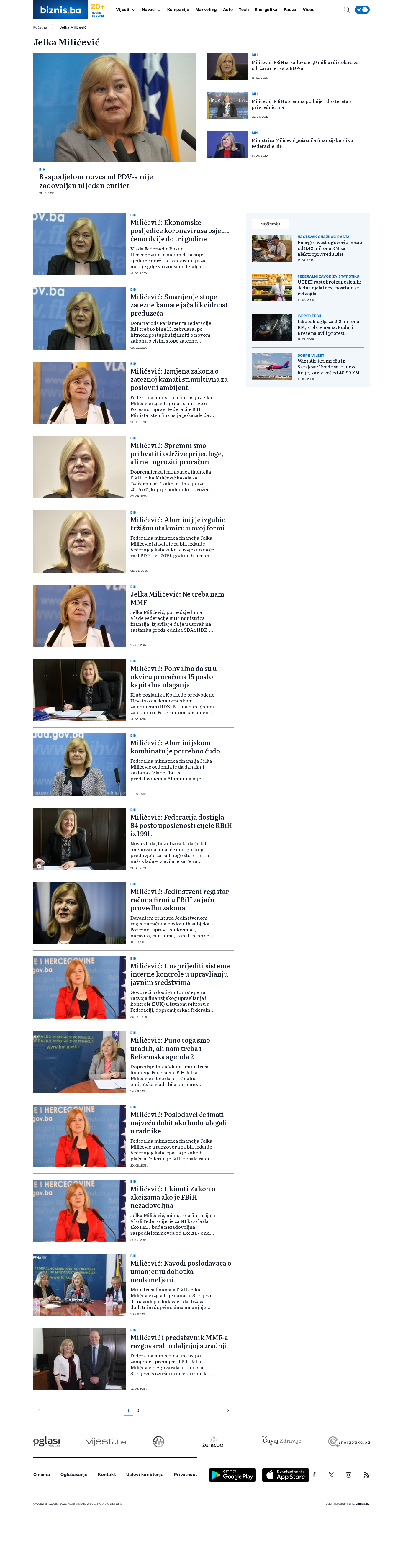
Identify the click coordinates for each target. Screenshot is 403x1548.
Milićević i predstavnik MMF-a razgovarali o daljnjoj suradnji (179, 1341)
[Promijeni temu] (362, 10)
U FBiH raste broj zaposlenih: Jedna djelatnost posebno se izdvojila (329, 288)
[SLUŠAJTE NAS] (158, 1441)
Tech (244, 10)
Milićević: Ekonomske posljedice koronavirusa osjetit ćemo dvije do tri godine (179, 230)
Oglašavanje (74, 1474)
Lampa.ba (363, 1503)
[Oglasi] (46, 1441)
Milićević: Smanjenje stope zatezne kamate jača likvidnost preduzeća (179, 304)
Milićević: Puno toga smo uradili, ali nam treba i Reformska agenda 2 (170, 1048)
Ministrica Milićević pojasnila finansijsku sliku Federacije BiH (302, 143)
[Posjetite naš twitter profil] (331, 1475)
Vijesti (123, 10)
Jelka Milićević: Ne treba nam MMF (177, 598)
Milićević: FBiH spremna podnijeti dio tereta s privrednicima (301, 104)
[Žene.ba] (212, 1441)
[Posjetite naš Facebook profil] (314, 1475)
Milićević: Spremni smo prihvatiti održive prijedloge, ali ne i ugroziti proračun (177, 453)
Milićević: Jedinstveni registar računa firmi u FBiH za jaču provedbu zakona (179, 899)
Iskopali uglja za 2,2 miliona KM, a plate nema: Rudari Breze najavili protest (328, 327)
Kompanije (178, 10)
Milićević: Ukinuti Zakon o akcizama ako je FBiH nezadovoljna (172, 1197)
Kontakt (107, 1474)
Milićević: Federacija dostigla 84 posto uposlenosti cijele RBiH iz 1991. (181, 825)
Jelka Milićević (72, 27)
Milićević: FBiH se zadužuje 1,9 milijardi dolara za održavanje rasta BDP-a (305, 65)
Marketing (206, 10)
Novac (148, 10)
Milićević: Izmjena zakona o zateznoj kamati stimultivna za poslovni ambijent (179, 379)
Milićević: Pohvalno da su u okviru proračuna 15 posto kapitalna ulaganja (173, 676)
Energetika (266, 10)
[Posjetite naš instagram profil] (348, 1475)
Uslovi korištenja (144, 1474)
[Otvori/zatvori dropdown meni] (133, 10)
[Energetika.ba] (348, 1441)
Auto (228, 10)
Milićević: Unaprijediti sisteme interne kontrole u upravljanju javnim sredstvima (180, 974)
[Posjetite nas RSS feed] (366, 1475)
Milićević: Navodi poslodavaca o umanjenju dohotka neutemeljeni (180, 1271)
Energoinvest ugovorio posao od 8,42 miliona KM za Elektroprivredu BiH (330, 248)
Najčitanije (270, 224)
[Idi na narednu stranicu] (228, 1411)
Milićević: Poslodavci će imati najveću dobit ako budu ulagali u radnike (178, 1122)
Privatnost (185, 1474)
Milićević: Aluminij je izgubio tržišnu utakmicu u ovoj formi (178, 524)
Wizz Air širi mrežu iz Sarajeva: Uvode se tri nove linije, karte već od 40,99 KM (328, 367)
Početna (40, 27)
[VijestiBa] (106, 1441)
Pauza (290, 10)
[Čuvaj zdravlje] (281, 1441)
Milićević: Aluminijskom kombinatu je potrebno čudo (175, 747)
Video (309, 10)
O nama (41, 1474)
